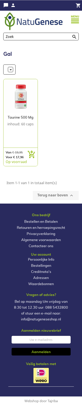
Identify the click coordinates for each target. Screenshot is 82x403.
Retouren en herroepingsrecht (41, 228)
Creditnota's (41, 272)
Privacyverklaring (41, 234)
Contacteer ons (41, 246)
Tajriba (53, 401)
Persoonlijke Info (41, 259)
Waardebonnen (41, 284)
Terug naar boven (55, 195)
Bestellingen (41, 265)
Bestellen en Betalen (41, 221)
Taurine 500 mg (20, 117)
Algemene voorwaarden (41, 240)
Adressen (41, 278)
